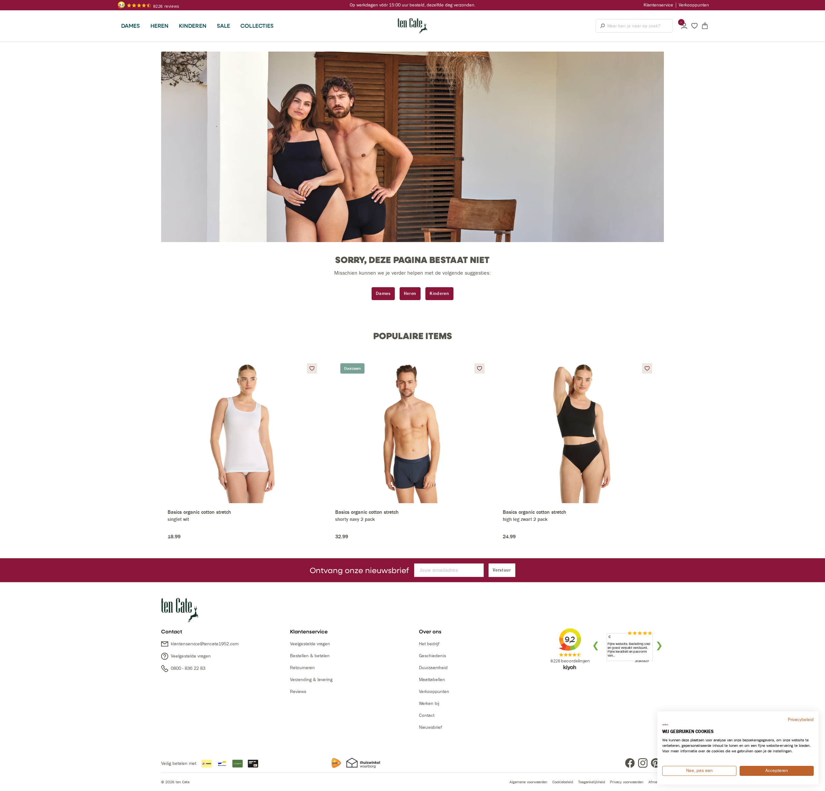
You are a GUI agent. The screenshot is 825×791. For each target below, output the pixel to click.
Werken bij (429, 703)
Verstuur (502, 570)
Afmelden (656, 782)
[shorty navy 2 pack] (412, 430)
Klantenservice (658, 5)
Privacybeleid (801, 719)
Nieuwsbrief (430, 727)
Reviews (298, 691)
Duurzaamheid (433, 667)
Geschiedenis (432, 656)
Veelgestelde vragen (191, 656)
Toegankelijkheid (591, 782)
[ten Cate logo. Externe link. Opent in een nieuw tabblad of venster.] (665, 725)
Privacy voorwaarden (626, 782)
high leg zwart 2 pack (525, 519)
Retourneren (302, 667)
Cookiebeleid (562, 782)
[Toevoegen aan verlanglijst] (312, 368)
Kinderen (439, 293)
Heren (410, 293)
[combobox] (640, 25)
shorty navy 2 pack (355, 519)
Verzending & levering (311, 679)
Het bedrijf (429, 644)
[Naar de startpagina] (412, 26)
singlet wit (178, 519)
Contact (426, 715)
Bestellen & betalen (310, 656)
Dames (383, 293)
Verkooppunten (694, 5)
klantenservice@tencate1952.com (204, 644)
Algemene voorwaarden (528, 782)
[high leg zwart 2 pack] (580, 430)
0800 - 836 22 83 (188, 668)
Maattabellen (432, 679)
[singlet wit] (245, 430)
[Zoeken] (601, 25)
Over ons (430, 631)
